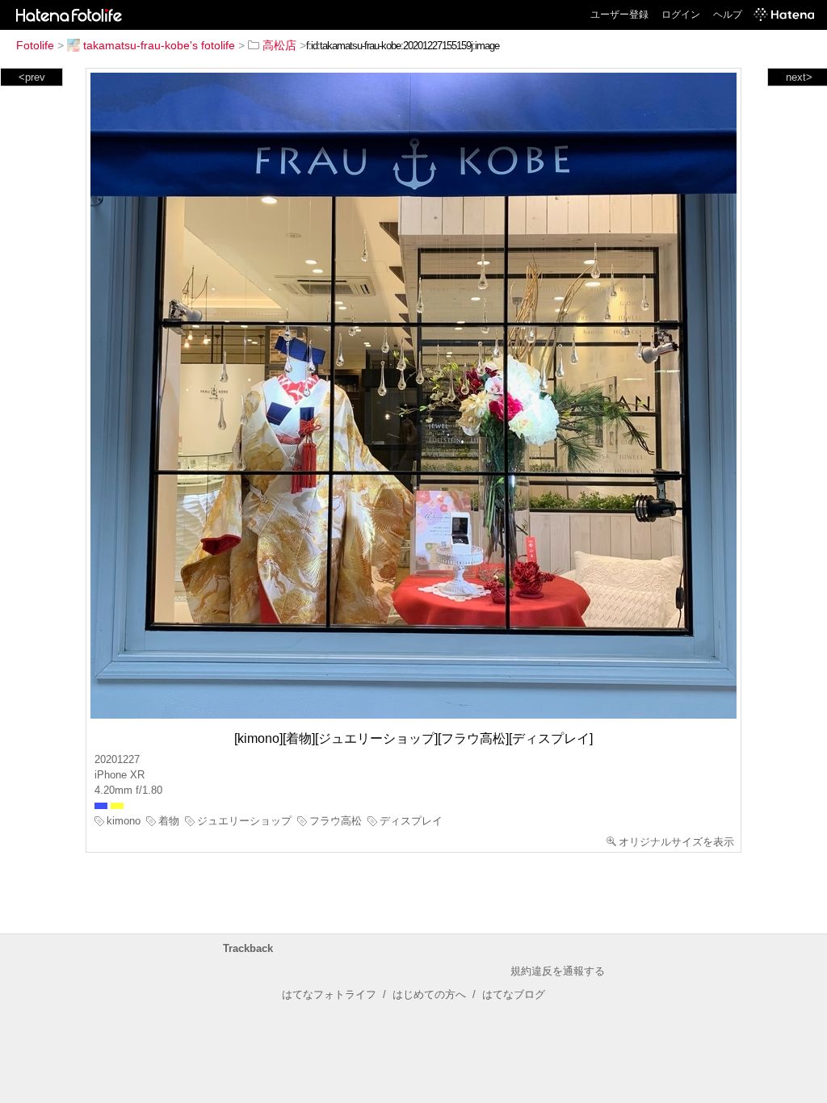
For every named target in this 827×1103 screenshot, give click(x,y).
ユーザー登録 (619, 14)
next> (799, 77)
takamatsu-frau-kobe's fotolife (159, 45)
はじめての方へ (429, 994)
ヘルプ (727, 14)
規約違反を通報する (557, 971)
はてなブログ (513, 994)
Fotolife (35, 45)
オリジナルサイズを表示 (676, 842)
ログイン (680, 14)
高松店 (279, 45)
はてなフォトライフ (329, 994)
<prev (32, 77)
